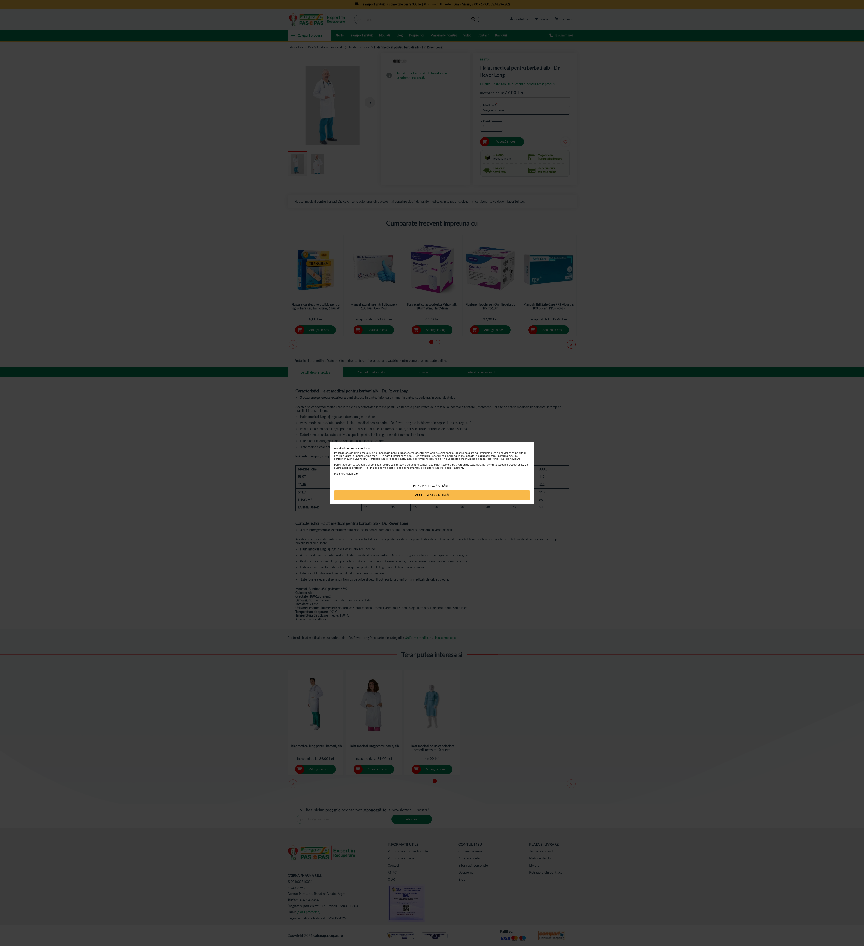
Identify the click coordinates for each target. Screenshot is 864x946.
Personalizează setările (432, 486)
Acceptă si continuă (432, 495)
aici (356, 473)
